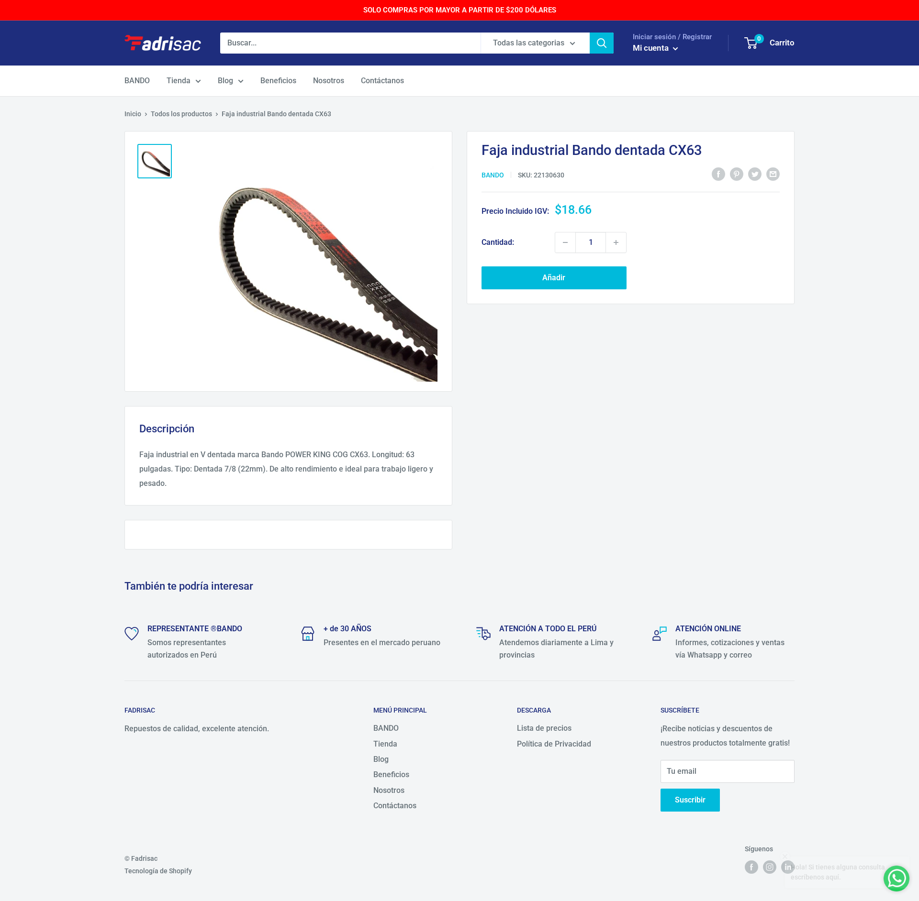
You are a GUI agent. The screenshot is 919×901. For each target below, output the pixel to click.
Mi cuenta (652, 48)
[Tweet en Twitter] (755, 174)
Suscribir (690, 799)
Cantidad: (498, 242)
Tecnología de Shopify (158, 871)
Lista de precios (544, 728)
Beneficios (278, 80)
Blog (225, 80)
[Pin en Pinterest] (736, 174)
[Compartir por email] (773, 174)
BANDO (137, 80)
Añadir (553, 277)
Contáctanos (382, 80)
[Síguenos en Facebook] (751, 867)
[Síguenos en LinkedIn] (788, 867)
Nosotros (328, 80)
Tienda (179, 80)
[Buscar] (602, 43)
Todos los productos (181, 114)
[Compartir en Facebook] (718, 174)
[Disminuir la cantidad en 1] (565, 242)
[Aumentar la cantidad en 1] (616, 242)
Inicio (132, 114)
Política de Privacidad (554, 743)
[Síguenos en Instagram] (769, 867)
